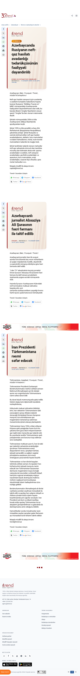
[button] (3, 29)
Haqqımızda (45, 613)
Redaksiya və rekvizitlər (49, 616)
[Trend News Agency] (7, 585)
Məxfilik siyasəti (7, 639)
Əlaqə (43, 619)
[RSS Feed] (30, 656)
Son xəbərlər (6, 613)
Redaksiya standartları (48, 622)
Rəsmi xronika (6, 616)
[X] (12, 656)
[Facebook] (8, 656)
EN (68, 672)
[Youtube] (17, 656)
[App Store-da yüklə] (10, 664)
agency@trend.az (7, 603)
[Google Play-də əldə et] (25, 664)
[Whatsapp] (4, 656)
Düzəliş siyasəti (46, 625)
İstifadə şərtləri (6, 636)
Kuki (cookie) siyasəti (8, 645)
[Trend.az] (8, 16)
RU (76, 672)
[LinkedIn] (25, 656)
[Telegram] (21, 656)
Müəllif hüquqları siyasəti (9, 642)
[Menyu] (76, 16)
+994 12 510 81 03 (7, 601)
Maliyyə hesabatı (47, 628)
